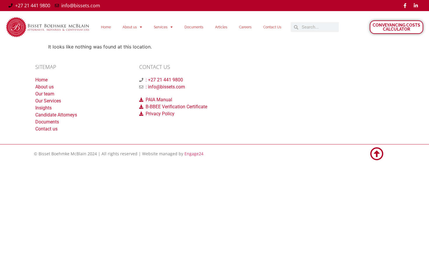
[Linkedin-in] (416, 5)
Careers (245, 27)
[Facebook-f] (405, 5)
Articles (221, 27)
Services (161, 27)
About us (130, 27)
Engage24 (193, 153)
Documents (193, 27)
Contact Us (272, 27)
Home (106, 27)
